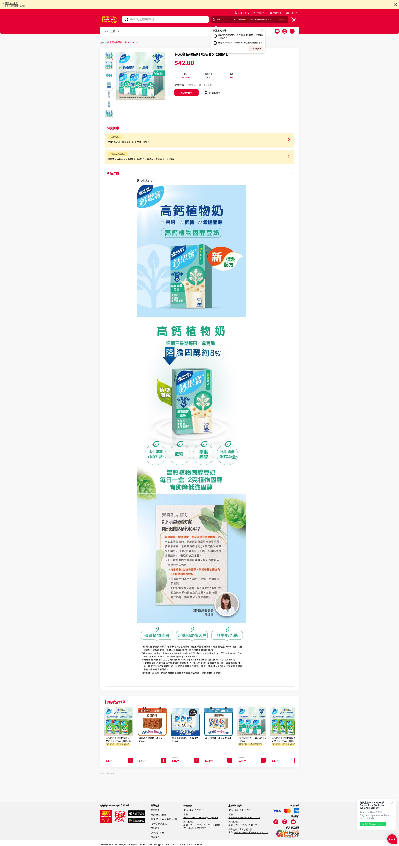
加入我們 (155, 837)
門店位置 (277, 12)
